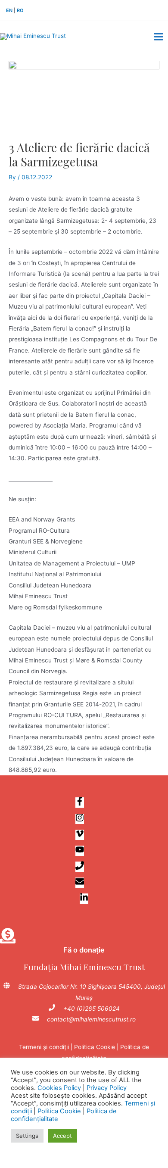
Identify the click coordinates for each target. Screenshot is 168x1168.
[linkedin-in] (84, 899)
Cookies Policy (59, 1088)
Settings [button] (27, 1135)
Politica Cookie (94, 1046)
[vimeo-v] (84, 835)
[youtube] (84, 851)
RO (20, 10)
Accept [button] (62, 1135)
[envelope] (84, 883)
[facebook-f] (84, 803)
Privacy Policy (107, 1088)
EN (9, 10)
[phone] (84, 867)
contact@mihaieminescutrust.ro (91, 1019)
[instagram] (84, 819)
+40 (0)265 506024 (91, 1008)
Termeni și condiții (44, 1046)
